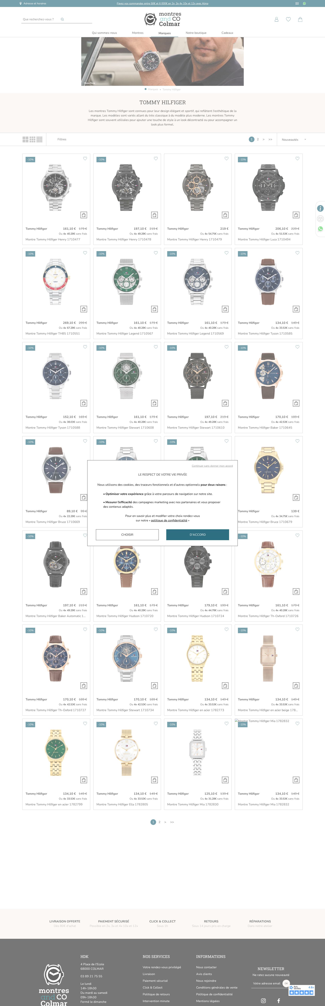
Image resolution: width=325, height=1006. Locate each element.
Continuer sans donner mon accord (212, 466)
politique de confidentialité (169, 520)
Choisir (127, 535)
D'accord (198, 535)
